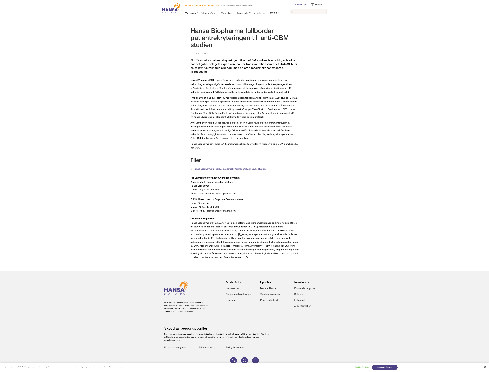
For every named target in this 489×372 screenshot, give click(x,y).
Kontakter (301, 4)
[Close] (485, 367)
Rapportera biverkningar (238, 294)
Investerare (259, 13)
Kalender (299, 294)
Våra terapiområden (270, 294)
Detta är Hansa (268, 288)
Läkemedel (242, 13)
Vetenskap (226, 13)
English (318, 4)
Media (273, 13)
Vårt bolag (190, 13)
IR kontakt (299, 300)
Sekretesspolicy (207, 347)
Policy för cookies (235, 347)
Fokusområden (208, 13)
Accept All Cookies (384, 367)
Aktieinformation (302, 305)
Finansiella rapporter (304, 288)
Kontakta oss (232, 288)
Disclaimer (231, 300)
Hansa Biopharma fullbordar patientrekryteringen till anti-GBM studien (229, 168)
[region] (244, 367)
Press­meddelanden (270, 300)
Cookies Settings (362, 367)
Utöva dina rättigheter (175, 347)
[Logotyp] (171, 8)
